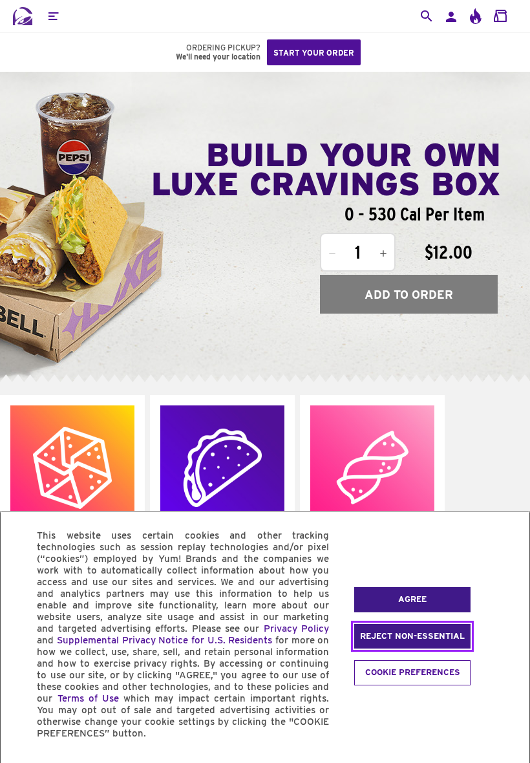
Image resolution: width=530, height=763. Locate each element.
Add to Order (409, 294)
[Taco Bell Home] (22, 16)
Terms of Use (88, 698)
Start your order (313, 53)
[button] (53, 16)
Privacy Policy (296, 628)
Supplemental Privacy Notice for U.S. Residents (164, 640)
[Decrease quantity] (332, 253)
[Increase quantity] (383, 253)
